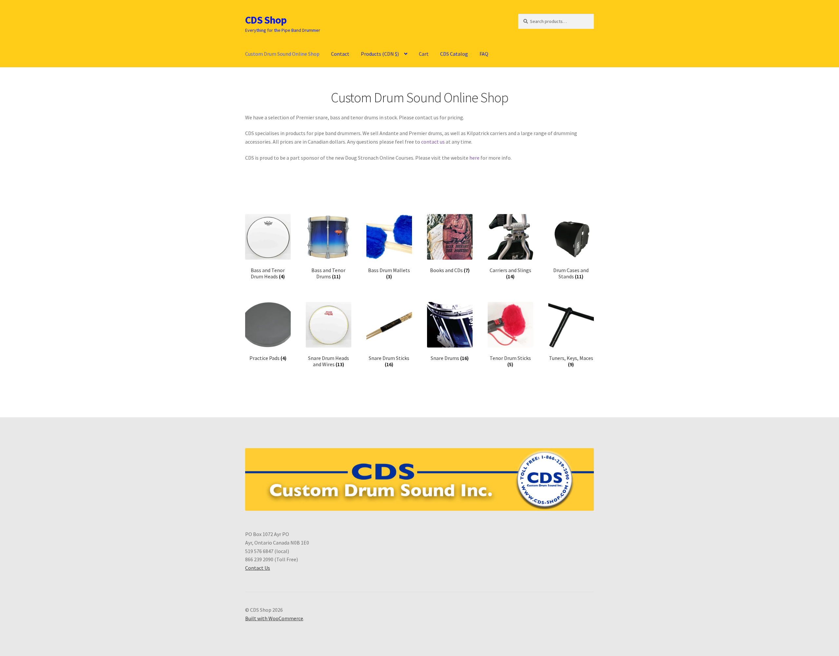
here (474, 157)
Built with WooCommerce (274, 618)
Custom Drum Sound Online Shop (282, 53)
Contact (340, 53)
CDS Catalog (454, 53)
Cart (424, 53)
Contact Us (257, 568)
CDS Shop (265, 20)
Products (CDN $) (380, 53)
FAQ (483, 53)
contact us (433, 141)
